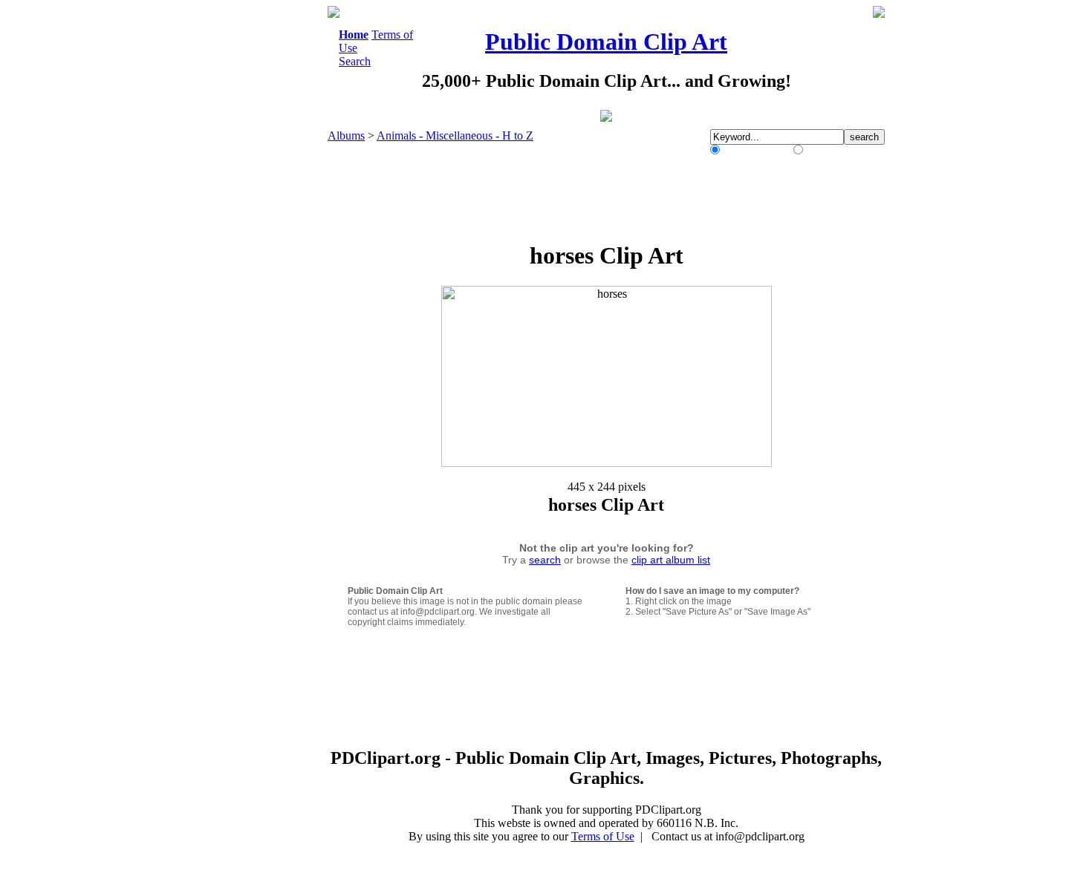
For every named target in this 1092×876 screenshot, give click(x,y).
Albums (346, 135)
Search (355, 61)
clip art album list (670, 560)
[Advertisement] (266, 228)
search (545, 560)
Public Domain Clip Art (606, 41)
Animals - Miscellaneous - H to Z (455, 135)
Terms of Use (602, 836)
